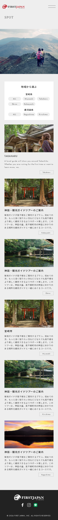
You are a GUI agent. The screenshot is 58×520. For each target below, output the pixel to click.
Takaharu (43, 98)
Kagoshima (29, 114)
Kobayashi (29, 104)
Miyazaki (29, 98)
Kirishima (43, 114)
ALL (14, 98)
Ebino (14, 104)
